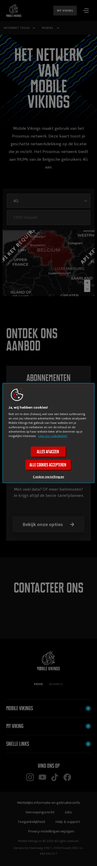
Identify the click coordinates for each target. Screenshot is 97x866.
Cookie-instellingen (48, 477)
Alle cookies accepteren (47, 465)
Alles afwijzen (48, 452)
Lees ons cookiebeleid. (53, 436)
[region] (48, 433)
